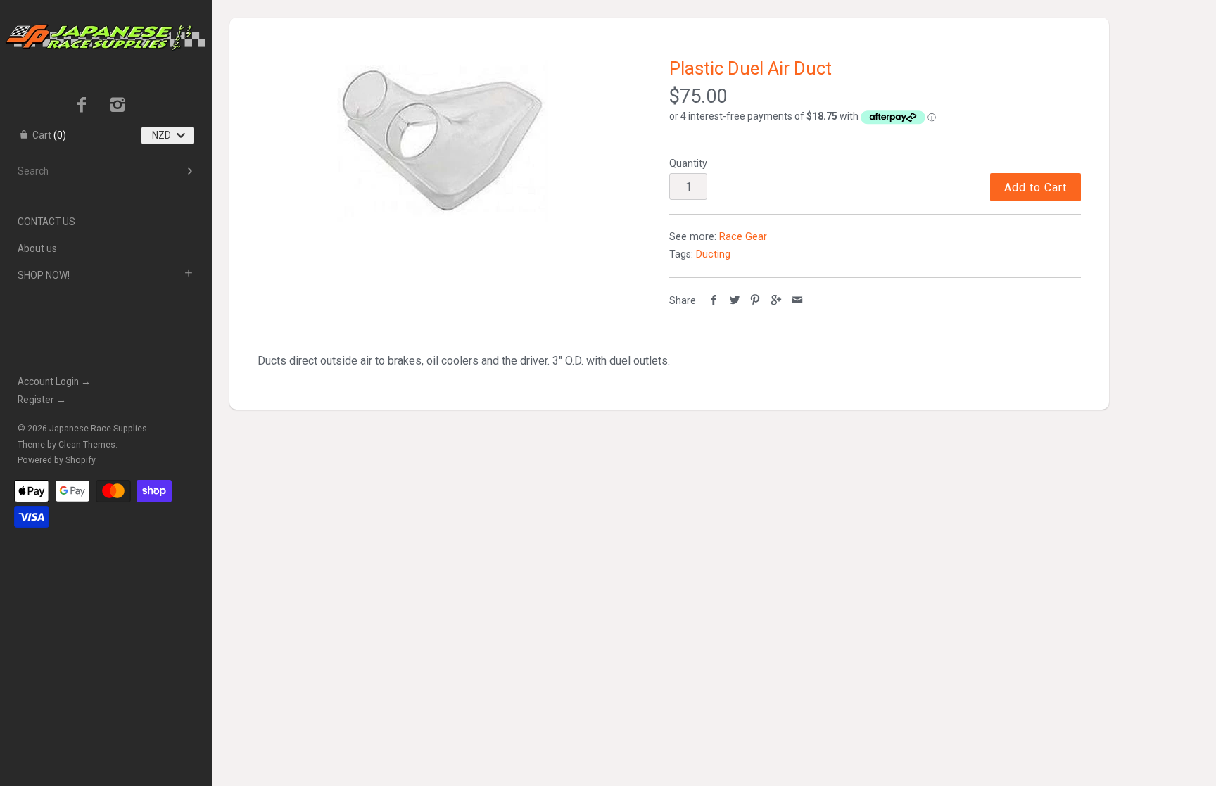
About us (37, 248)
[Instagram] (118, 106)
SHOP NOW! (44, 275)
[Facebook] (82, 106)
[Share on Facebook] (714, 301)
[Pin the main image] (755, 301)
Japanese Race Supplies (98, 428)
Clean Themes (86, 445)
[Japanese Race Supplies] (105, 12)
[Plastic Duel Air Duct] (443, 141)
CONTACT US (46, 221)
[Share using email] (797, 301)
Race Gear (743, 237)
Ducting (713, 254)
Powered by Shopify (57, 460)
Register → (42, 399)
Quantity (688, 164)
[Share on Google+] (776, 301)
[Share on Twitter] (735, 301)
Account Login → (54, 381)
